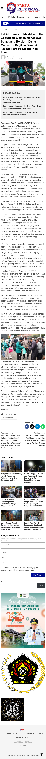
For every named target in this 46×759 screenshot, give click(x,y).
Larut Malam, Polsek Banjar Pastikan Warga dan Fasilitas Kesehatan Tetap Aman (10, 526)
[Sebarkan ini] (27, 426)
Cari (2, 582)
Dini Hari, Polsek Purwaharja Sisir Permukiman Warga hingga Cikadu (8, 502)
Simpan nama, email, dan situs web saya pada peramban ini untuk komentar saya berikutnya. (19, 568)
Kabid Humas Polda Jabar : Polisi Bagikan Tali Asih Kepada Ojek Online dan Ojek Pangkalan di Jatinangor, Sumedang (22, 99)
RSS (24, 746)
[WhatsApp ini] (42, 426)
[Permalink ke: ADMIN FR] (3, 57)
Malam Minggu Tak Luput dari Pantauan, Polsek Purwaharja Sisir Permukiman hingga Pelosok (34, 478)
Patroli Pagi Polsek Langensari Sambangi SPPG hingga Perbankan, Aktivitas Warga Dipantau (34, 526)
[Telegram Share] (37, 426)
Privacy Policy (22, 737)
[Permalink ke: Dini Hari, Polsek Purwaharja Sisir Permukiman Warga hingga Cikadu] (11, 492)
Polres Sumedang (8, 417)
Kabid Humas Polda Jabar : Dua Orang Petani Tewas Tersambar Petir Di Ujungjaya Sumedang (22, 107)
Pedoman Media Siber (33, 734)
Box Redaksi (12, 734)
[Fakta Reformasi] (23, 8)
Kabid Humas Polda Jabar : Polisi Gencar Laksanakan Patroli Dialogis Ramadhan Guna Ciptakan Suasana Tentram (35, 439)
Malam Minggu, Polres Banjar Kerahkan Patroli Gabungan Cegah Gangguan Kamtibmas (33, 502)
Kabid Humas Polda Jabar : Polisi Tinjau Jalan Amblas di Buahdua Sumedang (20, 113)
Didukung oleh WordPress (16, 755)
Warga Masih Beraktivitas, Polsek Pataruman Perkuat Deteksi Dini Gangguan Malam (11, 477)
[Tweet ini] (32, 426)
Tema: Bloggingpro (32, 755)
